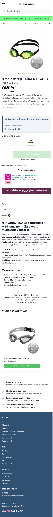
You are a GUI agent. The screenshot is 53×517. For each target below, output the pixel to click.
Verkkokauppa (16, 24)
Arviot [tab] (6, 215)
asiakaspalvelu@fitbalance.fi (13, 496)
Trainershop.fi (7, 441)
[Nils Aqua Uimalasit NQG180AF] (22, 335)
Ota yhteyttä (7, 457)
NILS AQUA (31, 302)
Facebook (5, 477)
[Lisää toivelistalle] (35, 372)
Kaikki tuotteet (17, 297)
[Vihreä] (30, 142)
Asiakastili (6, 451)
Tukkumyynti (7, 438)
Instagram (6, 480)
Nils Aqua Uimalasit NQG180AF (16, 359)
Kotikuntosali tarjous (10, 464)
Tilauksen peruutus (9, 435)
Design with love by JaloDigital (14, 506)
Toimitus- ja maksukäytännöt (13, 432)
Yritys (4, 422)
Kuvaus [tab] (5, 204)
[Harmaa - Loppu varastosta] (14, 142)
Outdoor (27, 24)
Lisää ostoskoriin (32, 154)
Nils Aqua (27, 297)
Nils (34, 300)
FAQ (3, 461)
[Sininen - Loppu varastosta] (22, 142)
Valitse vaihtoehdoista (22, 366)
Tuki (3, 454)
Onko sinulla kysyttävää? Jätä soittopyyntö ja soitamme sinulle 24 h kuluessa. (26, 191)
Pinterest (5, 483)
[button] (49, 4)
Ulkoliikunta (38, 24)
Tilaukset (5, 425)
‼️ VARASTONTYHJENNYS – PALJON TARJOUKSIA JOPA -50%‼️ (26, 19)
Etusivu (5, 24)
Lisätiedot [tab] (6, 210)
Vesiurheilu (49, 24)
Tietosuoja (6, 428)
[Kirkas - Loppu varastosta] (5, 142)
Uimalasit (43, 297)
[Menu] (5, 4)
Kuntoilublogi (7, 474)
